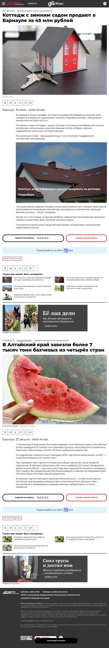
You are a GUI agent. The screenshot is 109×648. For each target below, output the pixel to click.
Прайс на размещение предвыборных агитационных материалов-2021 (50, 595)
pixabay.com (8, 96)
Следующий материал (56, 641)
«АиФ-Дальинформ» (27, 426)
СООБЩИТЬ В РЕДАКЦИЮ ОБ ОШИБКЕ (35, 598)
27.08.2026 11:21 (8, 340)
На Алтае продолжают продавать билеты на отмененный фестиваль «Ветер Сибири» (84, 279)
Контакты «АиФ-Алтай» (30, 592)
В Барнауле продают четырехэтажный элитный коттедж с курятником (82, 287)
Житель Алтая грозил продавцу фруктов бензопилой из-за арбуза (31, 547)
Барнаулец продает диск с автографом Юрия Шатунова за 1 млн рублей (33, 296)
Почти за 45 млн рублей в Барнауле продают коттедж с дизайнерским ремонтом (32, 279)
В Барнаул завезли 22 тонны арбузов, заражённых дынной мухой (29, 538)
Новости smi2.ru (11, 332)
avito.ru (44, 120)
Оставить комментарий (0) (86, 238)
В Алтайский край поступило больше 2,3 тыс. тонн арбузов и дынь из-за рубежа (85, 538)
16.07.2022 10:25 (9, 11)
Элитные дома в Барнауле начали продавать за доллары (59, 189)
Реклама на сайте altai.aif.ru (55, 592)
